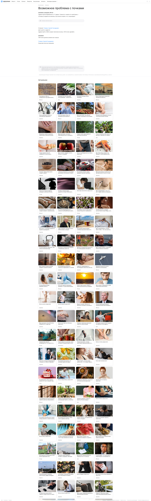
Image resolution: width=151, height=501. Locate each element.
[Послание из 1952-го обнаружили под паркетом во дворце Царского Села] (47, 92)
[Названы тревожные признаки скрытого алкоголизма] (85, 319)
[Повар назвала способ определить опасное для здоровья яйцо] (47, 149)
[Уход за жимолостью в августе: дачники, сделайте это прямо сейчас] (104, 130)
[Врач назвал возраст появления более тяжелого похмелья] (104, 243)
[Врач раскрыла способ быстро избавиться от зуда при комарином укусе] (47, 319)
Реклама (10, 500)
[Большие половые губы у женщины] (85, 92)
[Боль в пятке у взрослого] (104, 394)
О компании (6, 500)
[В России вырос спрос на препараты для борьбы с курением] (66, 111)
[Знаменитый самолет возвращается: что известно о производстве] (47, 338)
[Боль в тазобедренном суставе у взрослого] (85, 149)
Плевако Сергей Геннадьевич (51, 28)
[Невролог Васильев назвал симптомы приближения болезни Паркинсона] (104, 489)
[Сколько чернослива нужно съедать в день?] (47, 168)
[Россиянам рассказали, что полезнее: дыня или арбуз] (66, 357)
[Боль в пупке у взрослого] (66, 300)
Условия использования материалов (113, 500)
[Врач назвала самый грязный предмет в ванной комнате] (47, 262)
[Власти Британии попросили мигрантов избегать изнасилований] (104, 92)
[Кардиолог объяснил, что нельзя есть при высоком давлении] (85, 376)
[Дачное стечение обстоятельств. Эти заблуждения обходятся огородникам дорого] (85, 243)
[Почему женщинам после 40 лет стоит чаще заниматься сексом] (66, 432)
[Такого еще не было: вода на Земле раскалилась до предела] (85, 281)
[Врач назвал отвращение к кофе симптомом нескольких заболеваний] (104, 281)
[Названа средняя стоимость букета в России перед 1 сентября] (85, 394)
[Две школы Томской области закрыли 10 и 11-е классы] (85, 451)
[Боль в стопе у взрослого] (104, 338)
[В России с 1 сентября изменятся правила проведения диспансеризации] (47, 224)
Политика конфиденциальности (143, 500)
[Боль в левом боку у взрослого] (66, 376)
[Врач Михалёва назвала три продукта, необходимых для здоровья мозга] (104, 149)
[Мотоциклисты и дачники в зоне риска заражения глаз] (47, 451)
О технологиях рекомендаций (132, 500)
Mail (2, 500)
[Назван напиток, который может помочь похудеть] (85, 413)
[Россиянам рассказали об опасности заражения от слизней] (66, 262)
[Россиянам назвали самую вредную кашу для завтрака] (85, 168)
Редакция (104, 500)
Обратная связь (123, 500)
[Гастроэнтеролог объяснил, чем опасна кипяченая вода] (47, 243)
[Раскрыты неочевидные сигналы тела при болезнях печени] (104, 111)
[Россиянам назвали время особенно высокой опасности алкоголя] (85, 224)
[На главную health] (6, 1)
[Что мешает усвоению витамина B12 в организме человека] (66, 470)
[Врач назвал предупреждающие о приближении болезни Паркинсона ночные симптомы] (85, 489)
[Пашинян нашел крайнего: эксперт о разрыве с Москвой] (66, 451)
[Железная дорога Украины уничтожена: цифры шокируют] (47, 470)
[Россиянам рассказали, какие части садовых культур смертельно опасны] (66, 413)
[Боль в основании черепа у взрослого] (104, 413)
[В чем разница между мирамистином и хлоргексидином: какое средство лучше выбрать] (47, 281)
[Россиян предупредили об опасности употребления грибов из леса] (66, 205)
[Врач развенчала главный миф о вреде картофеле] (104, 432)
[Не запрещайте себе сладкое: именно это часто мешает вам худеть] (47, 376)
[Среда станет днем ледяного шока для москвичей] (85, 130)
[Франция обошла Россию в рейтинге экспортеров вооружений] (104, 262)
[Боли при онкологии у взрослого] (85, 187)
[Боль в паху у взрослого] (47, 432)
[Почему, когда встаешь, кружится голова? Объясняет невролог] (66, 187)
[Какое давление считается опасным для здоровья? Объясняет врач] (47, 111)
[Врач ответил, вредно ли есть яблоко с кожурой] (66, 149)
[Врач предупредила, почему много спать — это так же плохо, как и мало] (104, 224)
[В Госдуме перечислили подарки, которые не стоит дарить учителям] (104, 319)
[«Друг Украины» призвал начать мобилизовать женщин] (66, 224)
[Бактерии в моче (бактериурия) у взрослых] (104, 470)
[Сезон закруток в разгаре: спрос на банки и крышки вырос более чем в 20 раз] (66, 338)
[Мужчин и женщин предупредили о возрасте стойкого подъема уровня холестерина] (47, 357)
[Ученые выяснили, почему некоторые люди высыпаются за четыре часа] (85, 338)
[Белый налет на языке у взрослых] (104, 376)
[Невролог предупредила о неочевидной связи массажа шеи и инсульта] (85, 262)
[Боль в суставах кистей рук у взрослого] (66, 319)
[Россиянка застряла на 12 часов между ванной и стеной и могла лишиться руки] (47, 413)
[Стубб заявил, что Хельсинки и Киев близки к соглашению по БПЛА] (104, 451)
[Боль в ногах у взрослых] (47, 300)
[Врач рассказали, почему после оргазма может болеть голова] (104, 168)
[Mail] (2, 1)
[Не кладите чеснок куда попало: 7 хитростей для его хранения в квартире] (85, 205)
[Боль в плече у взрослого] (66, 489)
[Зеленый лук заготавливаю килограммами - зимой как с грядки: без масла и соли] (66, 92)
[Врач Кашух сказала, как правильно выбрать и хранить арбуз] (85, 432)
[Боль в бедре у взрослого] (85, 470)
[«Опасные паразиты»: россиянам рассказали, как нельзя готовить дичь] (66, 168)
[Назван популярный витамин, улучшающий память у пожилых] (66, 394)
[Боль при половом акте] (104, 357)
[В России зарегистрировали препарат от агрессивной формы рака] (66, 281)
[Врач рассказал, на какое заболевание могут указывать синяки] (66, 130)
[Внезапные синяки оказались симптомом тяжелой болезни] (47, 130)
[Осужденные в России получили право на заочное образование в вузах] (47, 394)
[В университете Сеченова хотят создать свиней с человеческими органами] (47, 205)
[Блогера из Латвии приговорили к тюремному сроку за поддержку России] (66, 243)
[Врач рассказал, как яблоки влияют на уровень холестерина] (85, 111)
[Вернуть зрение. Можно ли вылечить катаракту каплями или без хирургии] (85, 300)
